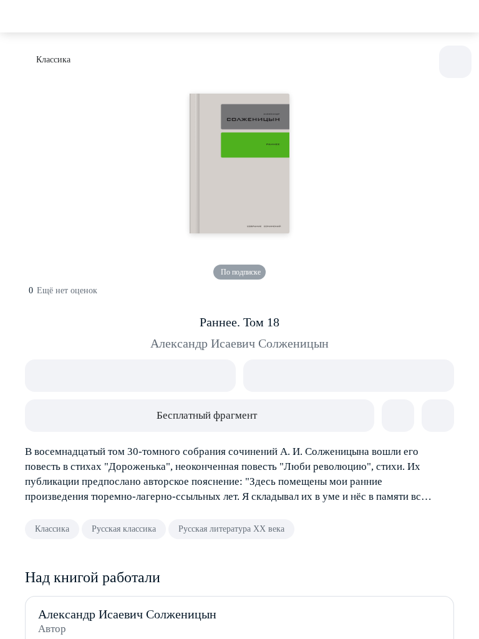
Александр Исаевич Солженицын (239, 343)
